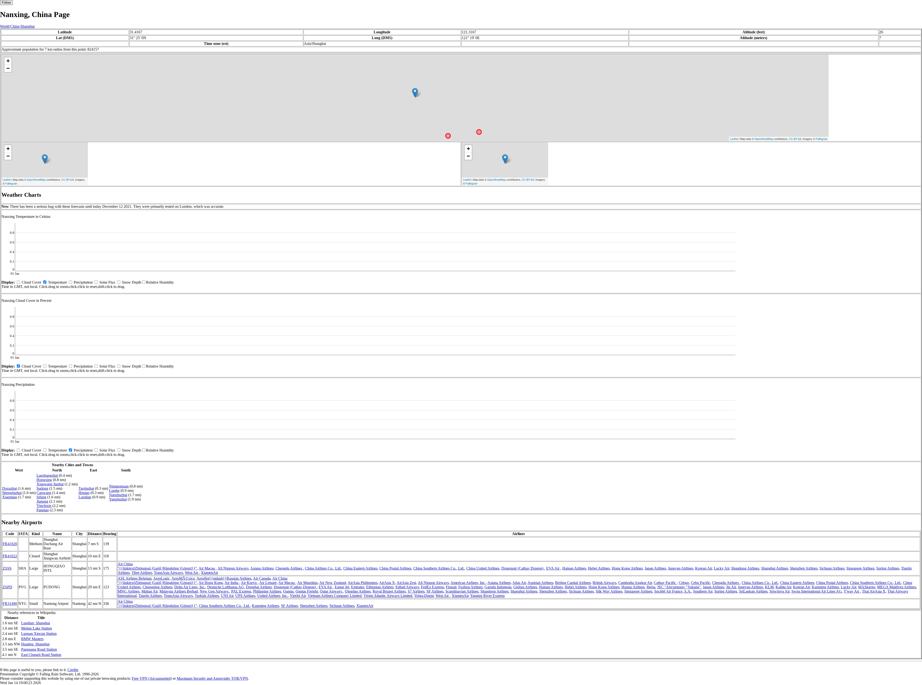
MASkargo (866, 587)
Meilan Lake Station (36, 628)
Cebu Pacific (700, 583)
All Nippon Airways (233, 568)
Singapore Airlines (860, 568)
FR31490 (10, 604)
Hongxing (44, 480)
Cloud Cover (31, 282)
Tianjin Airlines (150, 596)
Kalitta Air (783, 587)
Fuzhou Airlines (470, 587)
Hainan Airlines (574, 568)
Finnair (451, 587)
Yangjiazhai (118, 499)
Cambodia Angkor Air (635, 583)
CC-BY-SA (795, 139)
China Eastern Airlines (360, 568)
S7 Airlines (416, 591)
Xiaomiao (9, 497)
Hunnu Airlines (633, 587)
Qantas (288, 591)
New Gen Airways (214, 591)
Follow (6, 2)
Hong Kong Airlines (627, 568)
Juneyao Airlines (680, 568)
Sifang (41, 497)
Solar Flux (107, 282)
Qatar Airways (331, 591)
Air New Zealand (332, 583)
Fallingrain (821, 139)
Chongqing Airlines (157, 587)
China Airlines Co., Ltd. (323, 568)
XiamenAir (209, 573)
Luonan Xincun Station (39, 633)
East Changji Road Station (41, 655)
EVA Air (553, 568)
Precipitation (83, 282)
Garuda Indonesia (498, 587)
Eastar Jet (342, 587)
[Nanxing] (415, 93)
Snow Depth (131, 282)
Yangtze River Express (487, 596)
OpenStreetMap (763, 139)
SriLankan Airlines (753, 591)
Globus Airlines (525, 587)
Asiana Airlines (261, 568)
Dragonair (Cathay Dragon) (522, 568)
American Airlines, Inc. (468, 583)
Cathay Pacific (665, 583)
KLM (769, 587)
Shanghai (27, 26)
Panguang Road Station (39, 649)
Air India (231, 583)
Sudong (42, 488)
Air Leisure (268, 583)
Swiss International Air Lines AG (816, 591)
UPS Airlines (245, 596)
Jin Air (731, 587)
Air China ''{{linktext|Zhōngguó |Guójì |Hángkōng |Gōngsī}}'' (157, 566)
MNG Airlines (129, 591)
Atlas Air (519, 583)
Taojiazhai (86, 488)
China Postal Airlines (395, 568)
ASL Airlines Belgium (135, 578)
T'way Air (852, 591)
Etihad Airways (407, 587)
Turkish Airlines (207, 596)
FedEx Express (432, 587)
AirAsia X (387, 583)
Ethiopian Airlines (380, 587)
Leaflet (734, 139)
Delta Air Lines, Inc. (189, 587)
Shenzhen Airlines (804, 568)
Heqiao (84, 493)
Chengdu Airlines (289, 568)
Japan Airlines (655, 568)
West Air (192, 573)
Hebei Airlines (599, 568)
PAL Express (241, 591)
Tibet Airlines (142, 573)
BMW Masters (32, 639)
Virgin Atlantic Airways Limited (388, 596)
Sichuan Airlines (831, 568)
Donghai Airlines (259, 587)
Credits (72, 670)
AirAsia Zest (406, 583)
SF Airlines (434, 591)
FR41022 (10, 556)
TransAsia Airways (168, 573)
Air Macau (207, 568)
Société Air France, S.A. (672, 591)
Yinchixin (43, 506)
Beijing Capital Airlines (573, 583)
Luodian (85, 497)
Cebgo (684, 583)
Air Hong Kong (211, 583)
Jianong (42, 501)
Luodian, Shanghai (35, 623)
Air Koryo (249, 583)
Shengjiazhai (12, 493)
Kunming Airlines (825, 587)
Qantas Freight (307, 591)
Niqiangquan (119, 486)
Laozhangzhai (47, 475)
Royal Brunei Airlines (389, 591)
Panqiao (42, 510)
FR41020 (10, 544)
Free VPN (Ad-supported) (152, 678)
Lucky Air (721, 568)
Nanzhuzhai (118, 495)
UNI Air (227, 596)
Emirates (357, 587)
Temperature (57, 282)
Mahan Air (149, 591)
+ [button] (8, 61)
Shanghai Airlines (774, 568)
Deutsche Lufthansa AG (225, 587)
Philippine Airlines (267, 591)
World (4, 26)
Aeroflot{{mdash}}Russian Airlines (223, 578)
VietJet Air (298, 596)
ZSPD (7, 587)
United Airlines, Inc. (272, 596)
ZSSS (7, 568)
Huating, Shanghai (35, 644)
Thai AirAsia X (874, 591)
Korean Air (703, 568)
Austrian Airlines (540, 583)
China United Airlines (482, 568)
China (14, 26)
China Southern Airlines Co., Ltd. (438, 568)
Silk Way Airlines (609, 591)
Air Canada (262, 578)
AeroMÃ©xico (183, 578)
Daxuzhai (9, 488)
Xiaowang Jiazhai (50, 484)
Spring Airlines (887, 568)
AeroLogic (161, 578)
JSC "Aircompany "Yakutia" (679, 587)
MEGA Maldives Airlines (896, 587)
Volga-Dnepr (424, 596)
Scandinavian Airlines (462, 591)
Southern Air (702, 591)
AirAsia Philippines (362, 583)
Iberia (651, 587)
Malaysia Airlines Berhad (178, 591)
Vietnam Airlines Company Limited (335, 596)
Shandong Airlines (745, 568)
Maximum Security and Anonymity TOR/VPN (212, 678)
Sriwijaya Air (779, 591)
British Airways (604, 583)
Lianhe (114, 490)
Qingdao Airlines (358, 591)
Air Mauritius (307, 583)
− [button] (8, 68)
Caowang (43, 493)
